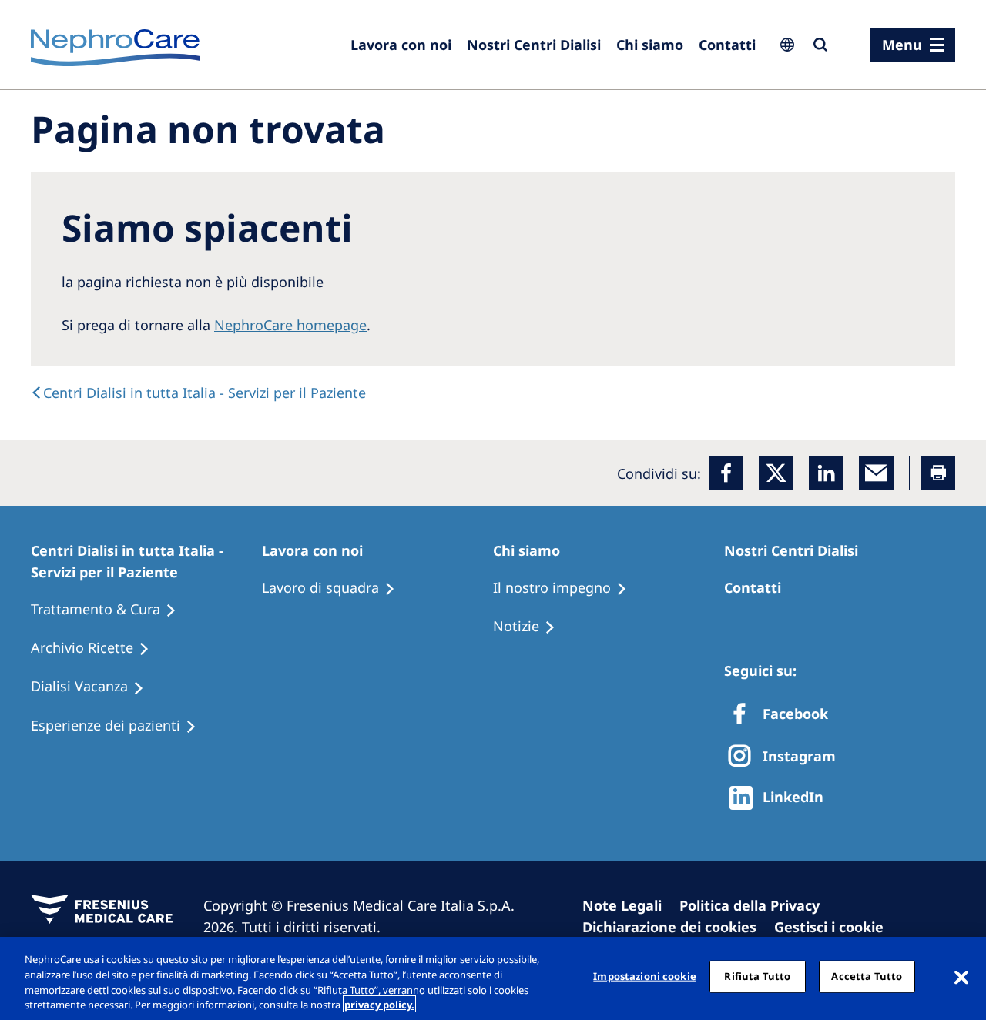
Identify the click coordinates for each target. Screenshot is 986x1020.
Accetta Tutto (866, 976)
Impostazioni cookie (644, 976)
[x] (776, 473)
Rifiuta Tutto (757, 976)
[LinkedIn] (826, 473)
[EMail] (876, 473)
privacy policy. (379, 1004)
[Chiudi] (961, 976)
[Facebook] (726, 473)
